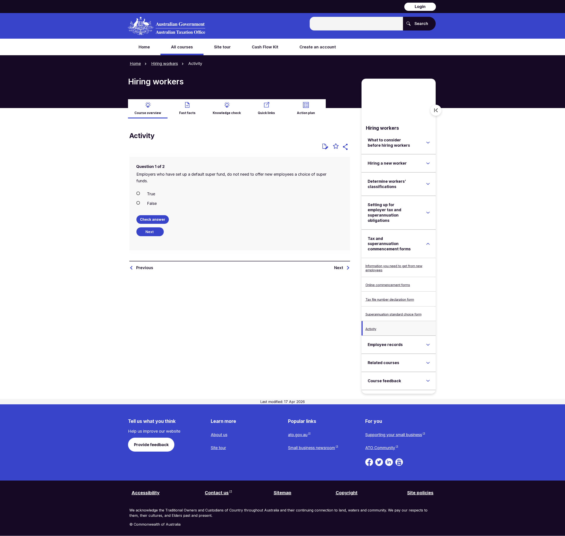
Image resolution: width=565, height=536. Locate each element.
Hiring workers (164, 63)
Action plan (306, 113)
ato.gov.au (297, 434)
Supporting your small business (393, 434)
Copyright (347, 492)
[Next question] (150, 231)
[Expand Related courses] (428, 362)
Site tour (218, 447)
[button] (345, 147)
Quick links (266, 113)
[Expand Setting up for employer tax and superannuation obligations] (428, 212)
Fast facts (187, 113)
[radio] (239, 193)
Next (338, 267)
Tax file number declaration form (389, 299)
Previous (144, 267)
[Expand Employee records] (428, 344)
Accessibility (146, 492)
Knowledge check (227, 113)
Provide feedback (151, 444)
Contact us (217, 492)
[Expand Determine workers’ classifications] (428, 184)
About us (219, 434)
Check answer (152, 219)
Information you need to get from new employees (393, 268)
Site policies (420, 492)
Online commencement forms (387, 285)
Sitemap (282, 492)
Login (420, 6)
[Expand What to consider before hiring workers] (428, 142)
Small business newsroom (311, 447)
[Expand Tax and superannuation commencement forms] (428, 243)
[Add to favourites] (336, 146)
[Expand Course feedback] (428, 380)
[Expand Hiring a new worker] (428, 163)
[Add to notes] (325, 146)
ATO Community (380, 447)
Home (135, 63)
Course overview (147, 113)
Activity (370, 329)
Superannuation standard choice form (393, 314)
